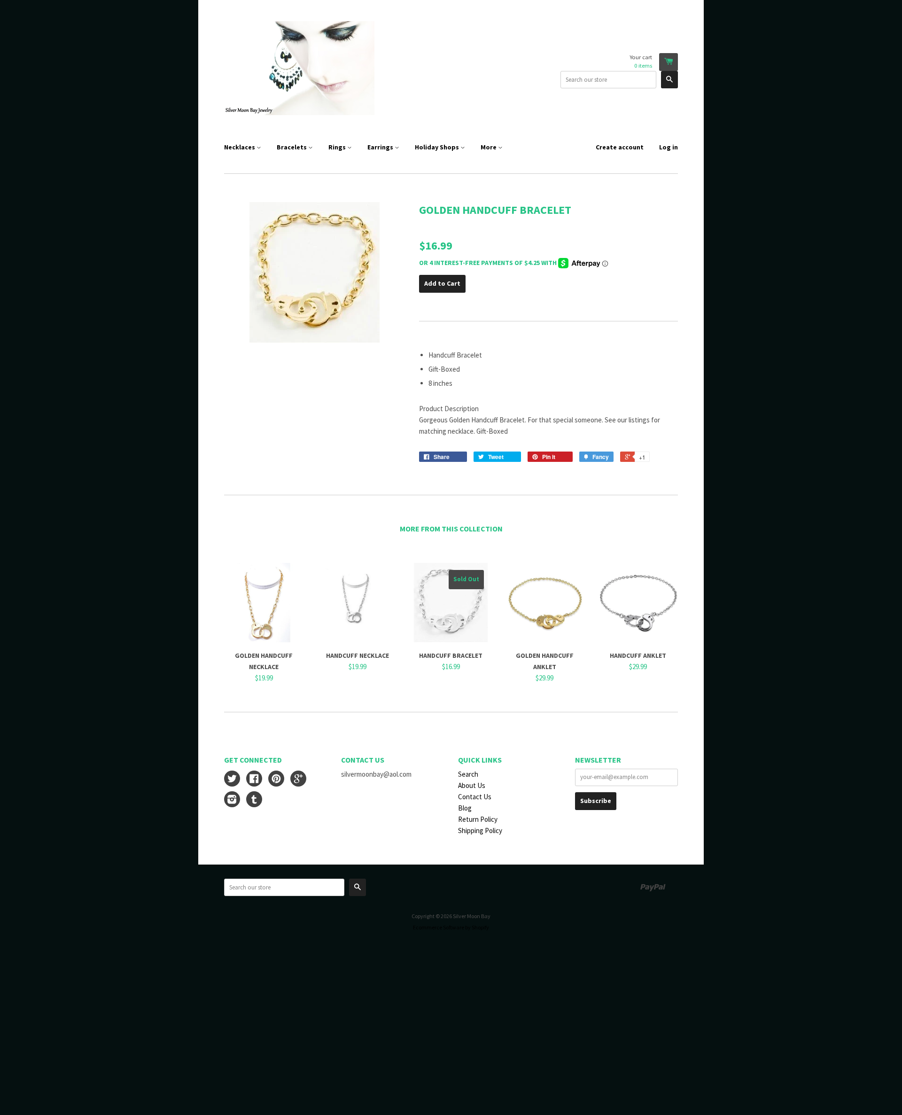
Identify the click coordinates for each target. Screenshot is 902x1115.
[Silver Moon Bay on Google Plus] (298, 779)
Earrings (381, 147)
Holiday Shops (437, 147)
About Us (471, 785)
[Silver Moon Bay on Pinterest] (276, 779)
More (489, 147)
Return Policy (478, 819)
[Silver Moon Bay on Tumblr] (254, 800)
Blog (465, 807)
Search (468, 774)
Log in (668, 147)
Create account (620, 147)
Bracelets (292, 147)
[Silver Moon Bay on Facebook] (254, 779)
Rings (337, 147)
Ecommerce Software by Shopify (451, 927)
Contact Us (474, 796)
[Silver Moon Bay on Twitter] (232, 779)
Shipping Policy (480, 830)
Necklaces (240, 147)
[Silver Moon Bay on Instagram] (232, 800)
